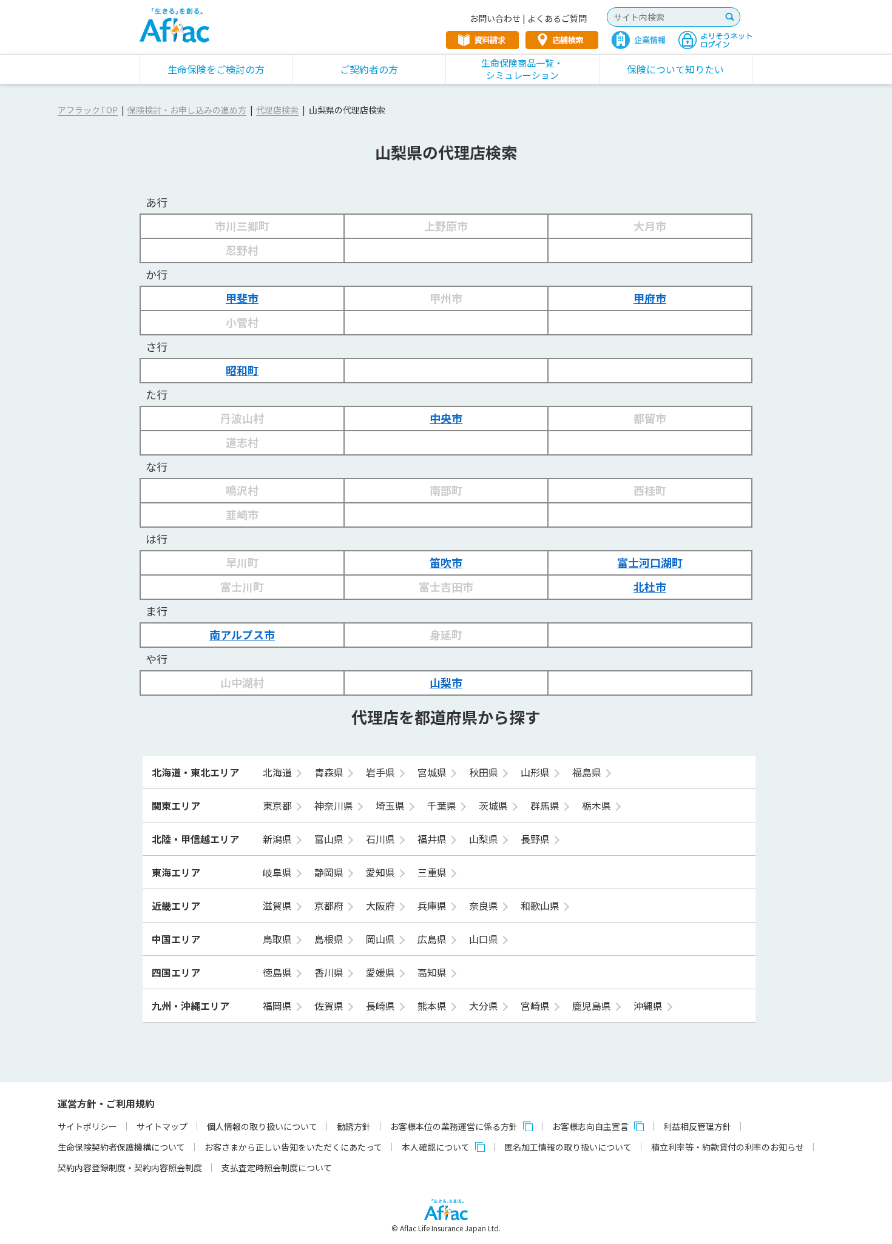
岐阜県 (278, 872)
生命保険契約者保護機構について (121, 1147)
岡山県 (381, 939)
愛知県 (381, 872)
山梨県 (485, 839)
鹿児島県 (592, 1005)
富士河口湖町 (650, 562)
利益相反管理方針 (697, 1126)
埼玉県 (391, 805)
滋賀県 (278, 905)
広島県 (433, 939)
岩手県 (381, 772)
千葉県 (443, 805)
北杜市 (650, 586)
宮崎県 (536, 1005)
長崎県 (381, 1005)
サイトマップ (162, 1126)
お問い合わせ (495, 18)
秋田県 (485, 772)
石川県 (381, 839)
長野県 (536, 839)
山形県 (536, 772)
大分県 (485, 1005)
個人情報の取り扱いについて (262, 1126)
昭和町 (242, 370)
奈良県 (485, 905)
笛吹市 (446, 562)
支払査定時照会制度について (276, 1168)
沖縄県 (649, 1005)
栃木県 (597, 805)
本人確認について (436, 1147)
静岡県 (330, 872)
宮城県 (433, 772)
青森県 (330, 772)
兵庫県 (433, 905)
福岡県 (278, 1005)
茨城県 (494, 805)
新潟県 (278, 839)
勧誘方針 (354, 1126)
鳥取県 (278, 939)
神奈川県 (335, 805)
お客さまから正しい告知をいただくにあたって (293, 1147)
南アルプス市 (242, 634)
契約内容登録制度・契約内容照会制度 (130, 1168)
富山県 (330, 839)
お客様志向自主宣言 (590, 1126)
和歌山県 (541, 905)
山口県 (485, 939)
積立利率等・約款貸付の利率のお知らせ (727, 1147)
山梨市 (446, 682)
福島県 (588, 772)
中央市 (446, 418)
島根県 (330, 939)
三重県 (433, 872)
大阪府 (381, 905)
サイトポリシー (87, 1126)
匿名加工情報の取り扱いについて (568, 1147)
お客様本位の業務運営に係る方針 (454, 1126)
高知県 (433, 972)
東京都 (278, 805)
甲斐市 (242, 298)
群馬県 (546, 805)
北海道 (278, 772)
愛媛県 (381, 972)
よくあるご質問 (557, 18)
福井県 (433, 839)
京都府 (330, 905)
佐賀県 (330, 1005)
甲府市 (650, 298)
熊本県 (433, 1005)
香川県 (330, 972)
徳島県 (278, 972)
